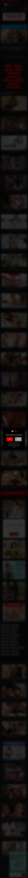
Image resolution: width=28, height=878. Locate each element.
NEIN (18, 439)
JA (10, 439)
